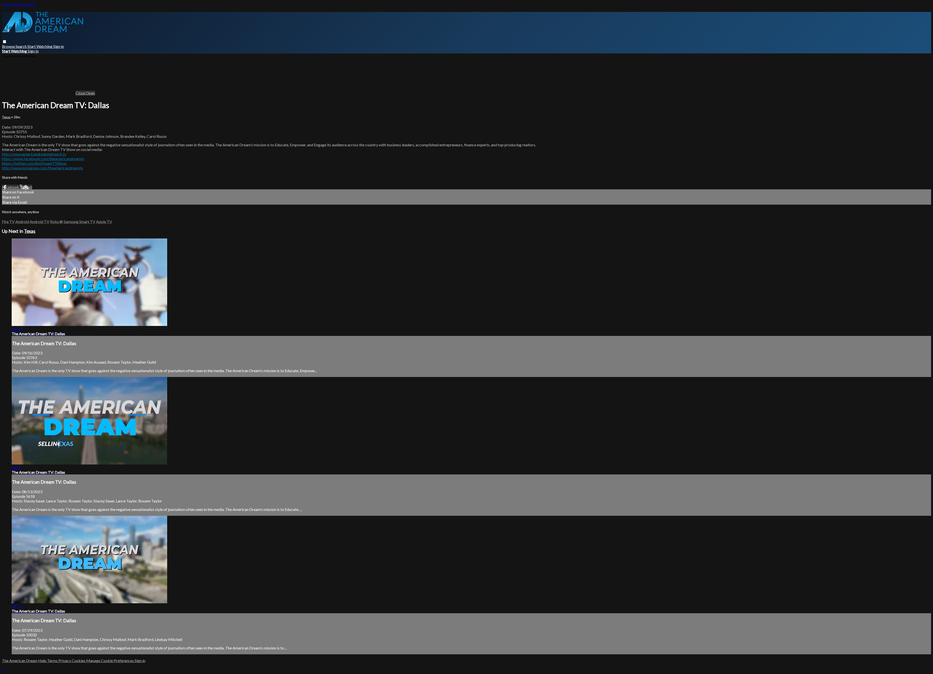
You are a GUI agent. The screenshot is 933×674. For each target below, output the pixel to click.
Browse (9, 46)
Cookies (79, 660)
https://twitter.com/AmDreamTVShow (34, 163)
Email (27, 187)
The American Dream (19, 660)
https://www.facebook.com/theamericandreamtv (43, 158)
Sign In (33, 51)
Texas (6, 117)
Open (90, 93)
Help (42, 660)
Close (81, 93)
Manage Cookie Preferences (110, 660)
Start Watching (40, 46)
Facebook (11, 187)
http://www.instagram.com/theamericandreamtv (42, 168)
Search (21, 46)
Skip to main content (19, 4)
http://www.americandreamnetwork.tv (34, 154)
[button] (4, 41)
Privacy (65, 660)
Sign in (58, 46)
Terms (52, 660)
